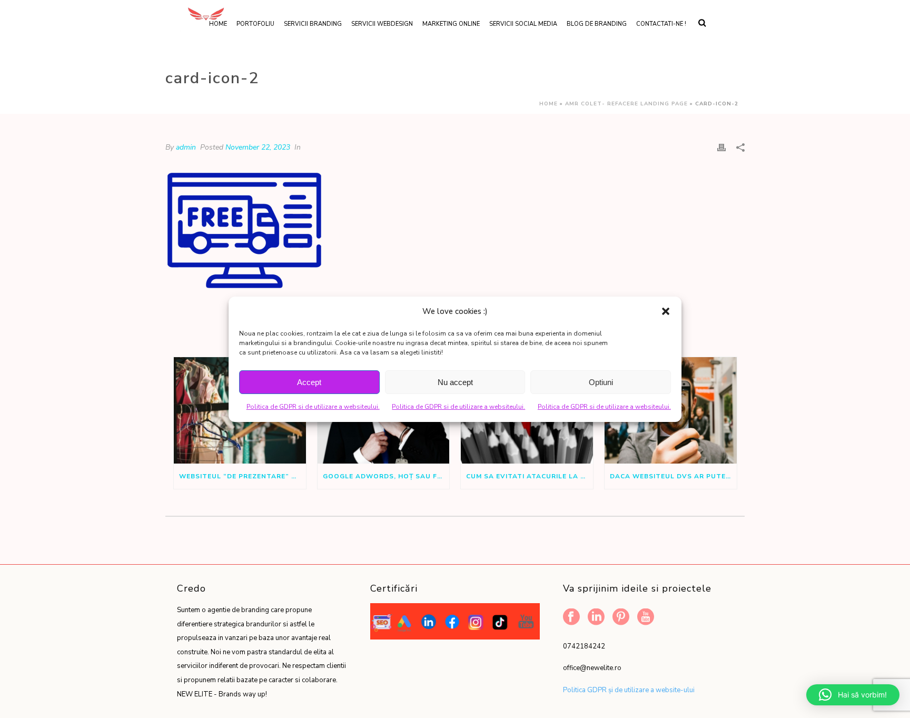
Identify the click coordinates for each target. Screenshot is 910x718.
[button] (665, 311)
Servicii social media (523, 24)
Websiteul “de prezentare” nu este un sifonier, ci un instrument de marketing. (242, 476)
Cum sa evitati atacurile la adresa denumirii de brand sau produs (529, 476)
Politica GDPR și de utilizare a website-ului (629, 690)
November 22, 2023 (257, 147)
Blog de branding (597, 24)
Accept (309, 382)
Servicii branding (313, 24)
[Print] (721, 147)
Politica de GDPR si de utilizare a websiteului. (313, 406)
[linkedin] (596, 617)
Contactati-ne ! (661, 24)
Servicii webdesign (382, 24)
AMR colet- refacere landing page (626, 103)
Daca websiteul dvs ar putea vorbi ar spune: (673, 476)
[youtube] (645, 617)
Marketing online (451, 24)
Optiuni (601, 382)
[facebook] (571, 617)
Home (548, 103)
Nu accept (455, 382)
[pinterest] (620, 617)
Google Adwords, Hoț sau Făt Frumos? (386, 476)
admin (186, 147)
